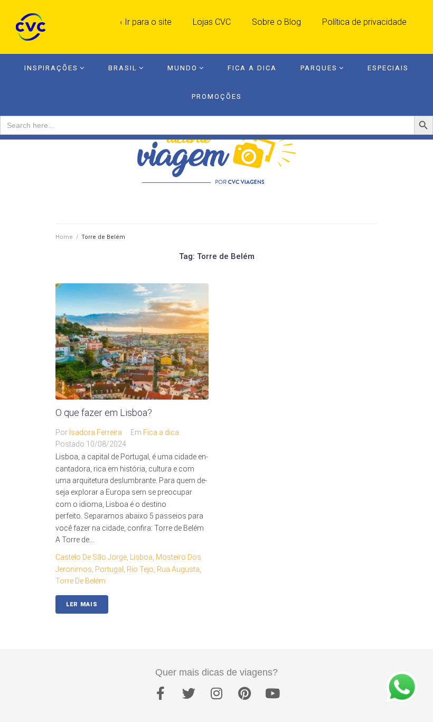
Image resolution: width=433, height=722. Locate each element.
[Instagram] (216, 693)
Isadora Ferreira (95, 432)
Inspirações (51, 68)
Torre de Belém (80, 581)
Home (64, 237)
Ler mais (82, 604)
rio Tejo (140, 569)
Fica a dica (161, 432)
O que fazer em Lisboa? (103, 412)
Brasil (122, 68)
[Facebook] (160, 693)
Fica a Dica (252, 68)
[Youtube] (272, 693)
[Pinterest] (244, 693)
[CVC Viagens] (33, 27)
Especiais (388, 68)
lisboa (141, 557)
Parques (318, 68)
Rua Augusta (178, 569)
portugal (109, 569)
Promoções (217, 96)
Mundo (182, 68)
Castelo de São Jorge (91, 557)
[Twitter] (188, 693)
